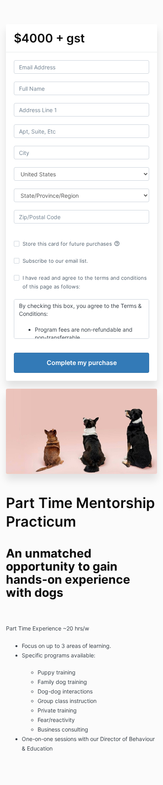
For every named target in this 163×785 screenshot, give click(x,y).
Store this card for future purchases (71, 244)
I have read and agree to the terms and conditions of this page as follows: (85, 282)
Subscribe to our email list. (55, 261)
